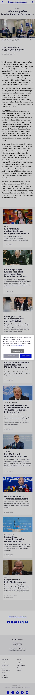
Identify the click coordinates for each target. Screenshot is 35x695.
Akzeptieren (26, 356)
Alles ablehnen (17, 351)
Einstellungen (11, 356)
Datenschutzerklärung (17, 345)
